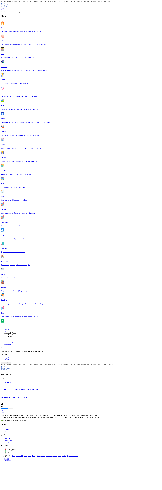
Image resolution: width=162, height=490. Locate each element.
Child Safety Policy (51, 456)
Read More (4, 6)
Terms (29, 456)
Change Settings (5, 5)
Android (18, 456)
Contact (64, 456)
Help (77, 456)
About (59, 456)
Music (6, 431)
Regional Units (71, 456)
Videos (6, 429)
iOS (22, 456)
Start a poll (7, 438)
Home (13, 456)
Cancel (3, 363)
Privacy (34, 456)
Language (4, 354)
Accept (3, 3)
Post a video (8, 440)
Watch (25, 456)
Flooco (3, 8)
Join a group (8, 442)
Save (8, 363)
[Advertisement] (57, 476)
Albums (6, 428)
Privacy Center (41, 456)
